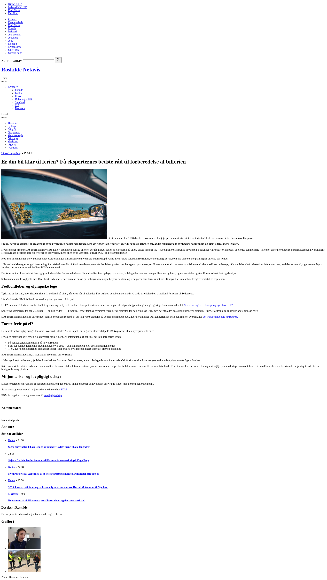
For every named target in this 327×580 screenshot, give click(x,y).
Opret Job (13, 49)
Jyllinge (12, 126)
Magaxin (13, 493)
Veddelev (13, 147)
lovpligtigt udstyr (53, 395)
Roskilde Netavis (20, 69)
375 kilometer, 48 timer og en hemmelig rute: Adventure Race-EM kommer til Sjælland (58, 487)
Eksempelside (15, 22)
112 (17, 105)
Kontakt (12, 43)
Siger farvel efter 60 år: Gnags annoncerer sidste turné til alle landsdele (49, 446)
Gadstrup (13, 141)
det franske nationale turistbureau (220, 316)
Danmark (20, 108)
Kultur (18, 93)
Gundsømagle (15, 135)
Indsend (12, 31)
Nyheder (13, 86)
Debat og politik (23, 99)
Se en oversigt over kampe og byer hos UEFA (209, 305)
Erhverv (19, 96)
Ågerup (12, 144)
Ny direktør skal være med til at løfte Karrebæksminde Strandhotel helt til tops (53, 473)
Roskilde (13, 123)
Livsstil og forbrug (11, 153)
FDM (64, 389)
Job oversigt (14, 34)
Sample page (15, 52)
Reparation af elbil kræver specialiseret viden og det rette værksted (46, 500)
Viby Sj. (12, 129)
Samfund (20, 102)
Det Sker (13, 13)
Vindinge (13, 138)
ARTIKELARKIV (11, 61)
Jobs (10, 40)
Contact (12, 19)
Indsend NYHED (17, 7)
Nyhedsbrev (14, 46)
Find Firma (14, 10)
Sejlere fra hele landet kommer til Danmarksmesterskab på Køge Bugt (48, 460)
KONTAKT (15, 4)
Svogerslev (14, 132)
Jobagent (13, 37)
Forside (12, 28)
